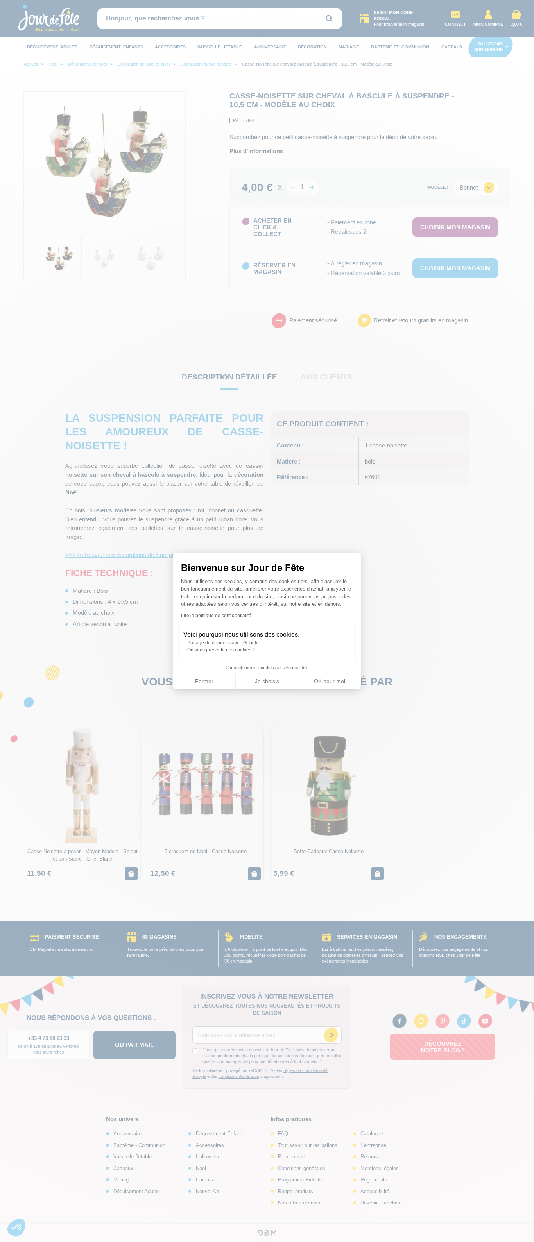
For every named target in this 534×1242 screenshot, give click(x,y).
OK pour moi (329, 681)
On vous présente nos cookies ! (220, 650)
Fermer (204, 681)
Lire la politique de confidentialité (216, 615)
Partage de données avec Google (223, 643)
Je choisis (267, 681)
